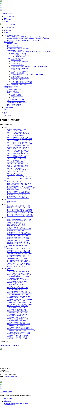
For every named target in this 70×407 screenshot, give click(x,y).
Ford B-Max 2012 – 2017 (14, 181)
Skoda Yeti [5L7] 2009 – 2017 (16, 266)
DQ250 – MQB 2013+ (17, 65)
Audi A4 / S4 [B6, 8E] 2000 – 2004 (17, 137)
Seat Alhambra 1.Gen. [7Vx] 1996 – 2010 (19, 219)
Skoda (5, 247)
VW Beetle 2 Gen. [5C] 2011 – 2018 (18, 276)
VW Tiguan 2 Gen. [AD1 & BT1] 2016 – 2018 (21, 330)
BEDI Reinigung (12, 43)
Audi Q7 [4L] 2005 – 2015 (15, 168)
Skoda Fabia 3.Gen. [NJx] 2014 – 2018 (18, 252)
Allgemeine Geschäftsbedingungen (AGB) (16, 403)
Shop (5, 109)
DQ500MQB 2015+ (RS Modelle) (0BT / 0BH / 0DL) (27, 74)
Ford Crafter (10, 270)
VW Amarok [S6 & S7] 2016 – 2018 (18, 273)
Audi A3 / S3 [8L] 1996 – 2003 (16, 132)
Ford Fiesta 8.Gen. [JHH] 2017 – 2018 (18, 189)
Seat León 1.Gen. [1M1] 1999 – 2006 (18, 237)
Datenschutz (7, 401)
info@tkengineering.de (10, 376)
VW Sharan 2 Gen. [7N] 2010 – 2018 (18, 327)
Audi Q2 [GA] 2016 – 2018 (15, 162)
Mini (5, 114)
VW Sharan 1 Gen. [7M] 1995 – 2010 (18, 325)
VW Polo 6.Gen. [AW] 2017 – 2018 (17, 322)
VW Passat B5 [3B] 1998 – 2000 (16, 309)
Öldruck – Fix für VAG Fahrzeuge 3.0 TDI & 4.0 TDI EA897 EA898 (31, 51)
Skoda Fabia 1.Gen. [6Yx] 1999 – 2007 (18, 248)
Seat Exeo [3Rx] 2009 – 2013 (16, 230)
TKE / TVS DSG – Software (15, 58)
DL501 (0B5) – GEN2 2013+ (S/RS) (22, 83)
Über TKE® (7, 19)
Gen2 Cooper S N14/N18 (22, 55)
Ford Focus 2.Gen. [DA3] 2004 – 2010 (18, 191)
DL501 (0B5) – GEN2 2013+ (19, 79)
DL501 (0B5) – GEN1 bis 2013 (20, 78)
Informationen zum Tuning (11, 35)
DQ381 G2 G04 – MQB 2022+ (20, 68)
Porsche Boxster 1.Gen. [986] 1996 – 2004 (19, 209)
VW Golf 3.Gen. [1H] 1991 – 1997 (17, 288)
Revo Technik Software (14, 104)
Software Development (14, 89)
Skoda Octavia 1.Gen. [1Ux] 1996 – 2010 (19, 253)
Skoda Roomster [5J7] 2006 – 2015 (17, 260)
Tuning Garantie (8, 107)
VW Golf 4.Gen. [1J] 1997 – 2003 (17, 289)
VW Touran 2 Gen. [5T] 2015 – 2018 (18, 337)
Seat (5, 217)
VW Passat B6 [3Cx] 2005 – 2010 (17, 312)
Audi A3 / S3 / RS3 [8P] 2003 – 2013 (18, 134)
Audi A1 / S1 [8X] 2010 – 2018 (16, 129)
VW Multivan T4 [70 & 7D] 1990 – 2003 (19, 302)
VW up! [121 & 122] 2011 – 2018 (17, 338)
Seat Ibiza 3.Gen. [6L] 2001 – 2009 (17, 232)
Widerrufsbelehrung (9, 404)
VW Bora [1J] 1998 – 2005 (15, 278)
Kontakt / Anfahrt (9, 16)
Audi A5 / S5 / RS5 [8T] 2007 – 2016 (18, 145)
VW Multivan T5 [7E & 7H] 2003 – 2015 (19, 304)
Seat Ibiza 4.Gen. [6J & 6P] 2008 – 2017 (19, 234)
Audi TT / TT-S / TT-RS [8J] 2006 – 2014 (19, 176)
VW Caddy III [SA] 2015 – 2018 (17, 281)
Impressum (7, 400)
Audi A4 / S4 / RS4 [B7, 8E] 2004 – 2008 (19, 140)
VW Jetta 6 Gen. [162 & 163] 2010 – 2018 (19, 299)
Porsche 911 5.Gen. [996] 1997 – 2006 (18, 206)
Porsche (6, 204)
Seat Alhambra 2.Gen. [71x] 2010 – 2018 (19, 221)
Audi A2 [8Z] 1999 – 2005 (15, 130)
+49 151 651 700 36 (6, 13)
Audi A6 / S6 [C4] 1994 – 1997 (16, 148)
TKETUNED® (8, 42)
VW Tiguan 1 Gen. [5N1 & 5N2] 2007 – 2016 (20, 329)
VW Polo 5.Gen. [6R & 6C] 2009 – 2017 (19, 320)
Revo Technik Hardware (14, 106)
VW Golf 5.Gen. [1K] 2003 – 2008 (17, 291)
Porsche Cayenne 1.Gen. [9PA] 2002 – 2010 (20, 212)
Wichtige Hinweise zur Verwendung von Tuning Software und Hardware (28, 38)
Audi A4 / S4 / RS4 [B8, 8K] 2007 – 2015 (19, 142)
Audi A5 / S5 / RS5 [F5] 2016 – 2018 (18, 147)
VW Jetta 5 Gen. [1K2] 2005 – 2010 (17, 297)
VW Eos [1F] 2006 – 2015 (15, 284)
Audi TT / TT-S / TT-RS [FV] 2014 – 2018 (19, 178)
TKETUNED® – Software (15, 50)
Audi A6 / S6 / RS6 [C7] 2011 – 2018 (18, 153)
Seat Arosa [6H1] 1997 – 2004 (16, 225)
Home (5, 112)
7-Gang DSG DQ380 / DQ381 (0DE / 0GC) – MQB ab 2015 (29, 66)
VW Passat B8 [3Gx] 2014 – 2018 (17, 315)
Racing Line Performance (11, 86)
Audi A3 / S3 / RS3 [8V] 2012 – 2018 (18, 135)
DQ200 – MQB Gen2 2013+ (19, 61)
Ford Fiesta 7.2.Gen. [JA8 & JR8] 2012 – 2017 (21, 188)
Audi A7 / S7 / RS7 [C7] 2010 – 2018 (18, 155)
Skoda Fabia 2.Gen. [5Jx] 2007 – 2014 (18, 250)
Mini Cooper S (8, 115)
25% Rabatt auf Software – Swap (17, 102)
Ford (5, 180)
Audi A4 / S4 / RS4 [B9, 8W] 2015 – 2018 (19, 144)
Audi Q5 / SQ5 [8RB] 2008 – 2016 (17, 165)
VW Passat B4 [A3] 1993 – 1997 (17, 307)
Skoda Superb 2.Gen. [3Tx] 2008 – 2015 (19, 263)
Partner (6, 21)
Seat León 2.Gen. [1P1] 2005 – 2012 (18, 239)
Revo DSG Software (13, 92)
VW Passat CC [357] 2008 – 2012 (17, 317)
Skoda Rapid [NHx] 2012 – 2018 (17, 258)
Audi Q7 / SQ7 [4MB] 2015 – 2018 (17, 170)
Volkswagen (7, 268)
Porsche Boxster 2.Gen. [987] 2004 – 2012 (19, 211)
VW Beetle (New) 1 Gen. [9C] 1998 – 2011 (20, 275)
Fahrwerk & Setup (12, 45)
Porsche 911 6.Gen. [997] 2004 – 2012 (18, 207)
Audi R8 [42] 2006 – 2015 (15, 171)
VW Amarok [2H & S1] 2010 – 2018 (18, 271)
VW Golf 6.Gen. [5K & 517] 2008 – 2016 (19, 293)
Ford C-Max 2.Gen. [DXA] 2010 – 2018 (19, 183)
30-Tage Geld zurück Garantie (16, 101)
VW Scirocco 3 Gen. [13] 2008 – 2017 (18, 324)
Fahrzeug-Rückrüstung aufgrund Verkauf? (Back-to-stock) (24, 40)
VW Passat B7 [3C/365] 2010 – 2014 (18, 314)
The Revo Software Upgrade (15, 99)
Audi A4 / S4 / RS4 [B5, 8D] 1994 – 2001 (19, 139)
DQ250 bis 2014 (16, 94)
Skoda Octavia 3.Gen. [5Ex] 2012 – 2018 (19, 257)
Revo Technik (8, 88)
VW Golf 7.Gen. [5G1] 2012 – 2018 (18, 294)
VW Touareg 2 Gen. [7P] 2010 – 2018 (18, 333)
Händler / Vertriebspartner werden (17, 84)
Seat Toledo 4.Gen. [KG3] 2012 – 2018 (18, 245)
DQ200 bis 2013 (16, 60)
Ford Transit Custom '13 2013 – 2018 (18, 198)
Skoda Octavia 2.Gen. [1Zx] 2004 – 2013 (19, 255)
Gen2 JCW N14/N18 (21, 56)
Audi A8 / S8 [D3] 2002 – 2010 (16, 158)
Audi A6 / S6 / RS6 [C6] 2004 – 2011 (18, 152)
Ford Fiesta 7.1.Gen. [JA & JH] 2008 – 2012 (20, 186)
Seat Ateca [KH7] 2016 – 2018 (16, 227)
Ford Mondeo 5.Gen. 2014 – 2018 (17, 194)
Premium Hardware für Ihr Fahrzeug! (18, 48)
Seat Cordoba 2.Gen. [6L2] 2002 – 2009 (19, 229)
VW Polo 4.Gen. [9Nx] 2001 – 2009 (18, 319)
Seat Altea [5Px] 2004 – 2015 (15, 222)
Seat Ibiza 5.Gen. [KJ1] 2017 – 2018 (18, 235)
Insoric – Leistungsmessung (15, 47)
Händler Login (8, 398)
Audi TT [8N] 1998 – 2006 (15, 175)
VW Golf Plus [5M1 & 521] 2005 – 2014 (19, 296)
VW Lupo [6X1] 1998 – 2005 (16, 301)
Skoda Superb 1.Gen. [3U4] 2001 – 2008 (19, 261)
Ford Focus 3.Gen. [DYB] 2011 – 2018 (18, 193)
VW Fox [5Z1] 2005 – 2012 (15, 286)
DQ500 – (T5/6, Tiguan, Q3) (19, 71)
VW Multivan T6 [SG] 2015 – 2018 (17, 306)
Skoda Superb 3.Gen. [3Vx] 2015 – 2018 (19, 265)
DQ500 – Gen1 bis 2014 (18, 73)
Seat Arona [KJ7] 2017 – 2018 (16, 224)
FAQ (5, 18)
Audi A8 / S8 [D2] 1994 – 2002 (16, 157)
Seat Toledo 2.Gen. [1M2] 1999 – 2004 (18, 242)
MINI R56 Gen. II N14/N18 (19, 53)
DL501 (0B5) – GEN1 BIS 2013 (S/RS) (22, 81)
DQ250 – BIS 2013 (16, 63)
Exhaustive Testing (12, 91)
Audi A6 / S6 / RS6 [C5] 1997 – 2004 (18, 150)
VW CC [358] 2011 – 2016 (15, 283)
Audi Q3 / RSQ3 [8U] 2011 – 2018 (17, 163)
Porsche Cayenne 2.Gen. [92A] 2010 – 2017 (20, 214)
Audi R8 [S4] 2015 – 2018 (15, 173)
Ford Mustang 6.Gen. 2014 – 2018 (17, 196)
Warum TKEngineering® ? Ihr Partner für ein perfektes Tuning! (25, 37)
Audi (5, 127)
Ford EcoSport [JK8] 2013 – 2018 (17, 184)
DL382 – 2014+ (15, 76)
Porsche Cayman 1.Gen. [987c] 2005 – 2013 (20, 216)
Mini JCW (10, 203)
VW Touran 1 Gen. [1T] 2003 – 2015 (18, 335)
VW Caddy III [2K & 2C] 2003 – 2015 (18, 279)
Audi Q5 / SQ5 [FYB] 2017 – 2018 (17, 166)
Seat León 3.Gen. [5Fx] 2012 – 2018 (18, 240)
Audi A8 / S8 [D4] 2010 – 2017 (16, 160)
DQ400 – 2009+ (16, 70)
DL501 (13, 97)
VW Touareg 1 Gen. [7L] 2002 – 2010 (18, 332)
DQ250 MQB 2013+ (17, 96)
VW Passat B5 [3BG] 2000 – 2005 (17, 311)
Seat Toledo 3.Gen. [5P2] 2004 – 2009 (18, 243)
